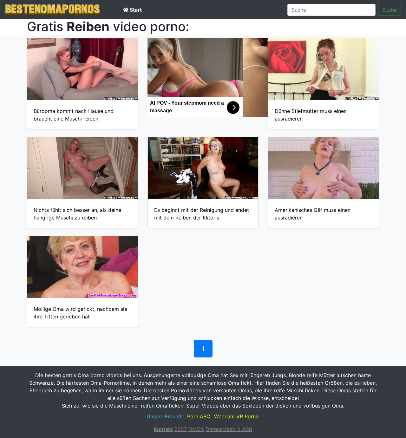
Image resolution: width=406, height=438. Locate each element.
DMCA (196, 429)
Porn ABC (198, 416)
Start (135, 10)
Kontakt (163, 429)
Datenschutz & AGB (229, 429)
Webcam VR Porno (236, 416)
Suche (389, 10)
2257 (180, 429)
